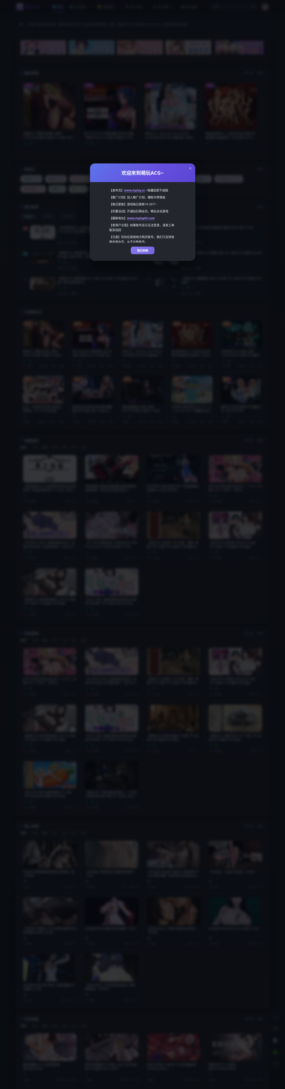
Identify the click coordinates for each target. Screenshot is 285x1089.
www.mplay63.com (141, 218)
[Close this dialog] (190, 168)
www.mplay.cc (134, 190)
